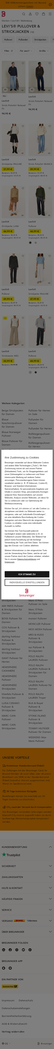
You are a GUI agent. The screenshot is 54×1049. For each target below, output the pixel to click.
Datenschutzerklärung (26, 559)
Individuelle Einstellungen (26, 582)
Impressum (9, 562)
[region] (27, 524)
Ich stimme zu (27, 574)
